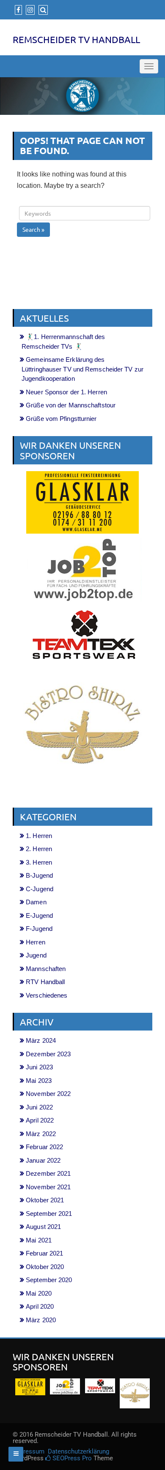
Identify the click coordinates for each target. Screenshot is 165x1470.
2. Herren (39, 848)
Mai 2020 (39, 1293)
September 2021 (49, 1213)
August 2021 (43, 1226)
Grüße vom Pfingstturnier (61, 418)
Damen (36, 902)
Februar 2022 (44, 1146)
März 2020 (41, 1320)
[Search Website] (42, 10)
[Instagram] (29, 10)
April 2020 (40, 1306)
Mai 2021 (39, 1240)
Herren (35, 942)
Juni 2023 (39, 1067)
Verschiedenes (46, 995)
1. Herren (39, 835)
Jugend (36, 955)
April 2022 (40, 1120)
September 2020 (49, 1279)
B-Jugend (39, 875)
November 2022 (48, 1093)
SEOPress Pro (71, 1458)
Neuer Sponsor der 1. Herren (66, 392)
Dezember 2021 (48, 1173)
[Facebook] (17, 10)
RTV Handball (45, 981)
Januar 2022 (43, 1160)
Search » (33, 229)
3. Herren (39, 862)
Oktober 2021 (45, 1200)
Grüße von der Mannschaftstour (71, 405)
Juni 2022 (39, 1107)
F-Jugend (39, 928)
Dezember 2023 (48, 1054)
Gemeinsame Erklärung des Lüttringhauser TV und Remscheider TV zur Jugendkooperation (82, 369)
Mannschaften (46, 968)
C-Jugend (39, 888)
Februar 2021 (44, 1253)
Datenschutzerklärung (78, 1451)
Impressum (29, 1451)
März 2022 (41, 1133)
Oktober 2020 (45, 1266)
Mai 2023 (39, 1080)
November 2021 (48, 1187)
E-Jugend (39, 915)
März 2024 (41, 1040)
